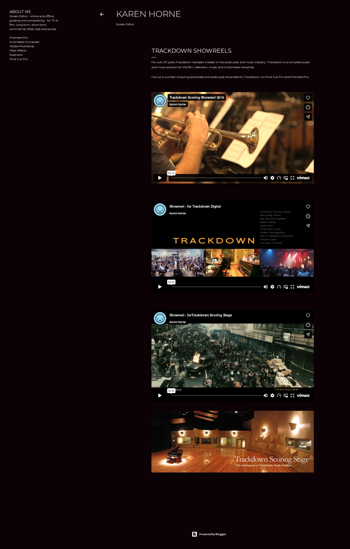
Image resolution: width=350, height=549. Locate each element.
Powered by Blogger (212, 534)
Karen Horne (148, 14)
